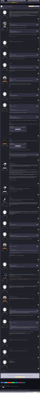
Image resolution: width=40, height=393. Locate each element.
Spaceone (6, 386)
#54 (38, 51)
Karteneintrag (3, 28)
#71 (38, 307)
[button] (29, 0)
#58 (38, 102)
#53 (38, 40)
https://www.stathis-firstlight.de (12, 36)
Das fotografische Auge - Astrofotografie (23, 279)
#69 (38, 284)
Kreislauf (16, 386)
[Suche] (38, 0)
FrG (10, 386)
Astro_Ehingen (3, 386)
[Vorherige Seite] (1, 371)
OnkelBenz (9, 386)
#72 (38, 319)
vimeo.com (24, 143)
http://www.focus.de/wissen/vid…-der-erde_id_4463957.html (15, 276)
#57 (38, 91)
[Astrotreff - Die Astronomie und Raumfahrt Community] (20, 3)
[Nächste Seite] (5, 8)
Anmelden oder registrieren (34, 0)
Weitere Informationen (35, 392)
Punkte (2, 69)
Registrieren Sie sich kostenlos (21, 375)
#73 (38, 338)
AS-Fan (1, 386)
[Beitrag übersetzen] (38, 18)
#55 (38, 62)
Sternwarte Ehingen (13, 279)
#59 (38, 138)
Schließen (38, 392)
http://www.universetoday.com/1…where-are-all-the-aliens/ (15, 200)
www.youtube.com (24, 126)
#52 (38, 21)
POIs (2, 29)
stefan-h (18, 386)
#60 (38, 162)
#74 (38, 349)
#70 (38, 295)
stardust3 (12, 386)
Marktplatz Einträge (3, 110)
